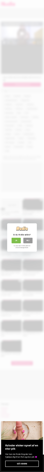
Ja (16, 240)
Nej (27, 240)
